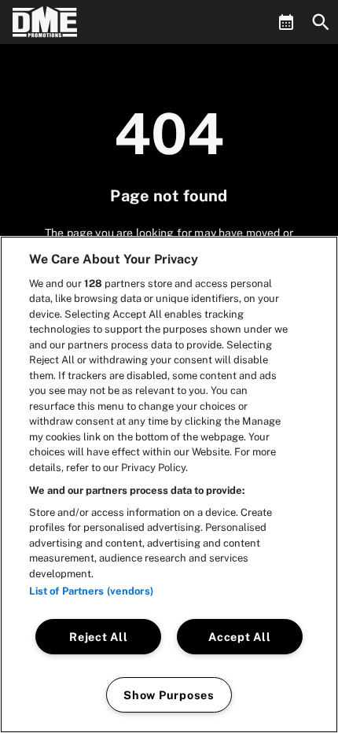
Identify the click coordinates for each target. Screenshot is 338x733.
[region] (169, 484)
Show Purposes (168, 695)
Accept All (239, 636)
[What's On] (286, 22)
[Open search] (320, 22)
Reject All (98, 636)
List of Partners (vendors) (91, 591)
